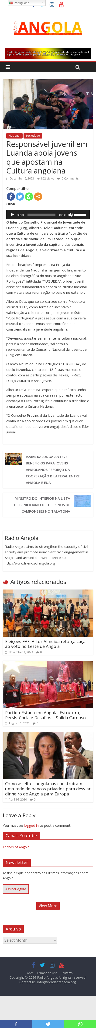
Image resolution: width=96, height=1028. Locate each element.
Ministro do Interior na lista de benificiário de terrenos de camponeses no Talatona (42, 505)
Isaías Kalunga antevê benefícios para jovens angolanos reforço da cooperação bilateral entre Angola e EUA (53, 469)
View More (48, 905)
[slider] (80, 214)
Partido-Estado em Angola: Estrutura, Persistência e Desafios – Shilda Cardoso (45, 715)
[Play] (12, 214)
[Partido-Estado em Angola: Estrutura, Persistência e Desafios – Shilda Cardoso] (48, 663)
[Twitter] (20, 196)
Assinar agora (15, 889)
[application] (47, 214)
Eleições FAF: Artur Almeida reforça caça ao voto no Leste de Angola (45, 644)
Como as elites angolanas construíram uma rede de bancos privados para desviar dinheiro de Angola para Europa (48, 788)
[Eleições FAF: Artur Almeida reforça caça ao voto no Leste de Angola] (48, 592)
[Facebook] (11, 196)
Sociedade (33, 136)
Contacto (67, 973)
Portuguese (21, 3)
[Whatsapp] (29, 196)
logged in (31, 825)
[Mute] (70, 214)
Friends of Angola (16, 847)
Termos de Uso (47, 973)
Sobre (30, 973)
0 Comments (70, 178)
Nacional (14, 136)
